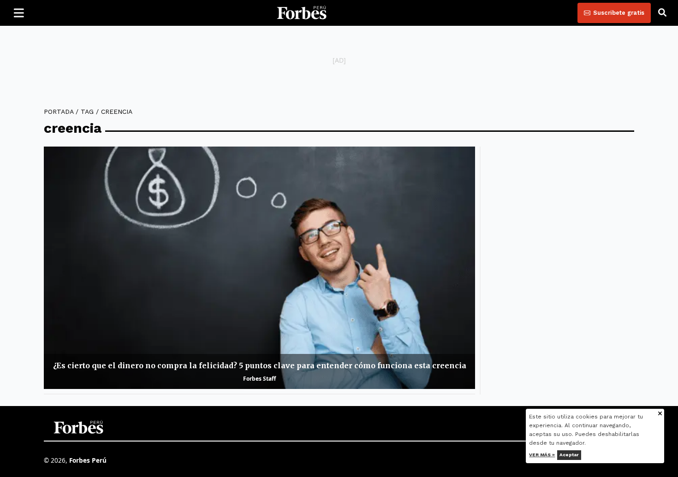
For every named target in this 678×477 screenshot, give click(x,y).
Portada (58, 111)
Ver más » (542, 454)
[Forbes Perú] (301, 13)
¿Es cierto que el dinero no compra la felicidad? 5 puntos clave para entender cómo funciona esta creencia (259, 365)
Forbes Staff (259, 379)
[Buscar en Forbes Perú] (662, 13)
